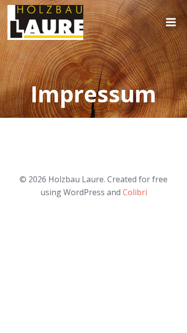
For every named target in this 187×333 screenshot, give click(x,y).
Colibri (135, 192)
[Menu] (171, 22)
